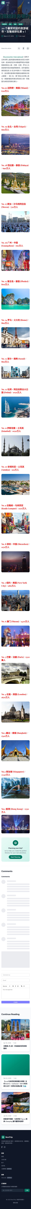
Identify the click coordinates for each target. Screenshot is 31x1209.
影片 (2, 1162)
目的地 (3, 1165)
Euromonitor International (13, 57)
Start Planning (15, 857)
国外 (10, 24)
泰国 (15, 24)
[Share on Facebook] (23, 48)
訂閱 (27, 1190)
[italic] (15, 986)
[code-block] (24, 986)
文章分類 (3, 1159)
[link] (21, 986)
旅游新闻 (4, 24)
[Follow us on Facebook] (1, 1147)
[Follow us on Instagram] (4, 1147)
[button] (6, 986)
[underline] (18, 986)
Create (15, 1002)
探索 (2, 1156)
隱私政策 (15, 1202)
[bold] (13, 986)
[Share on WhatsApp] (28, 48)
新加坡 (20, 24)
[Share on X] (19, 48)
